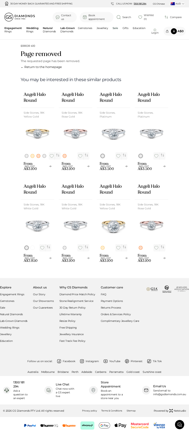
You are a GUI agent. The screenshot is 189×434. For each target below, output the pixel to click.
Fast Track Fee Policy (72, 341)
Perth (75, 372)
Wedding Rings (9, 327)
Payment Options (112, 301)
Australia (33, 372)
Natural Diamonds (11, 314)
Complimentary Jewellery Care (120, 321)
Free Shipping (68, 327)
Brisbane (63, 372)
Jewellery (102, 28)
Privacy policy (89, 410)
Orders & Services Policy (116, 314)
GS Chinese (159, 3)
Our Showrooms (43, 301)
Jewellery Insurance (71, 334)
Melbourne (47, 372)
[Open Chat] (179, 424)
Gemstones (85, 28)
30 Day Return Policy (72, 307)
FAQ (103, 294)
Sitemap (131, 410)
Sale (2, 307)
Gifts (125, 28)
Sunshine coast (152, 372)
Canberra (100, 372)
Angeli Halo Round (35, 97)
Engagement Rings (12, 294)
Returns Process (111, 307)
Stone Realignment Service (76, 301)
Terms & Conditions (111, 410)
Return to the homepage (41, 67)
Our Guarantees (43, 307)
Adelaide (86, 372)
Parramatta (116, 372)
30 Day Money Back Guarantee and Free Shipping (41, 4)
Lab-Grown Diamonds (14, 321)
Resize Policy (67, 321)
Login (155, 32)
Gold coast (133, 372)
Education (139, 28)
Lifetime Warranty (70, 314)
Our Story (39, 294)
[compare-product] (58, 155)
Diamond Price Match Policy (77, 294)
